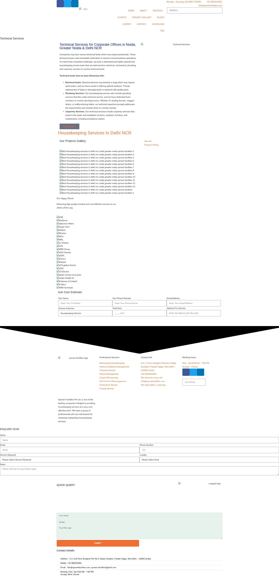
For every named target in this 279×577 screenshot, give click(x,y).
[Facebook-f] (60, 3)
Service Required (8, 455)
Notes (2, 464)
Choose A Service (66, 308)
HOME (131, 10)
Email (2, 445)
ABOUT (143, 10)
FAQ (162, 31)
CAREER (127, 24)
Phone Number (146, 445)
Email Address (173, 298)
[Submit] (211, 382)
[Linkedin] (74, 3)
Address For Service (176, 308)
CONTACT (141, 24)
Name (3, 435)
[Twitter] (67, 3)
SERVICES (158, 10)
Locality (143, 455)
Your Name (63, 298)
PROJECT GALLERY (141, 17)
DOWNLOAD (158, 24)
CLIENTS (122, 17)
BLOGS (160, 17)
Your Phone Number (121, 298)
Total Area (116, 308)
